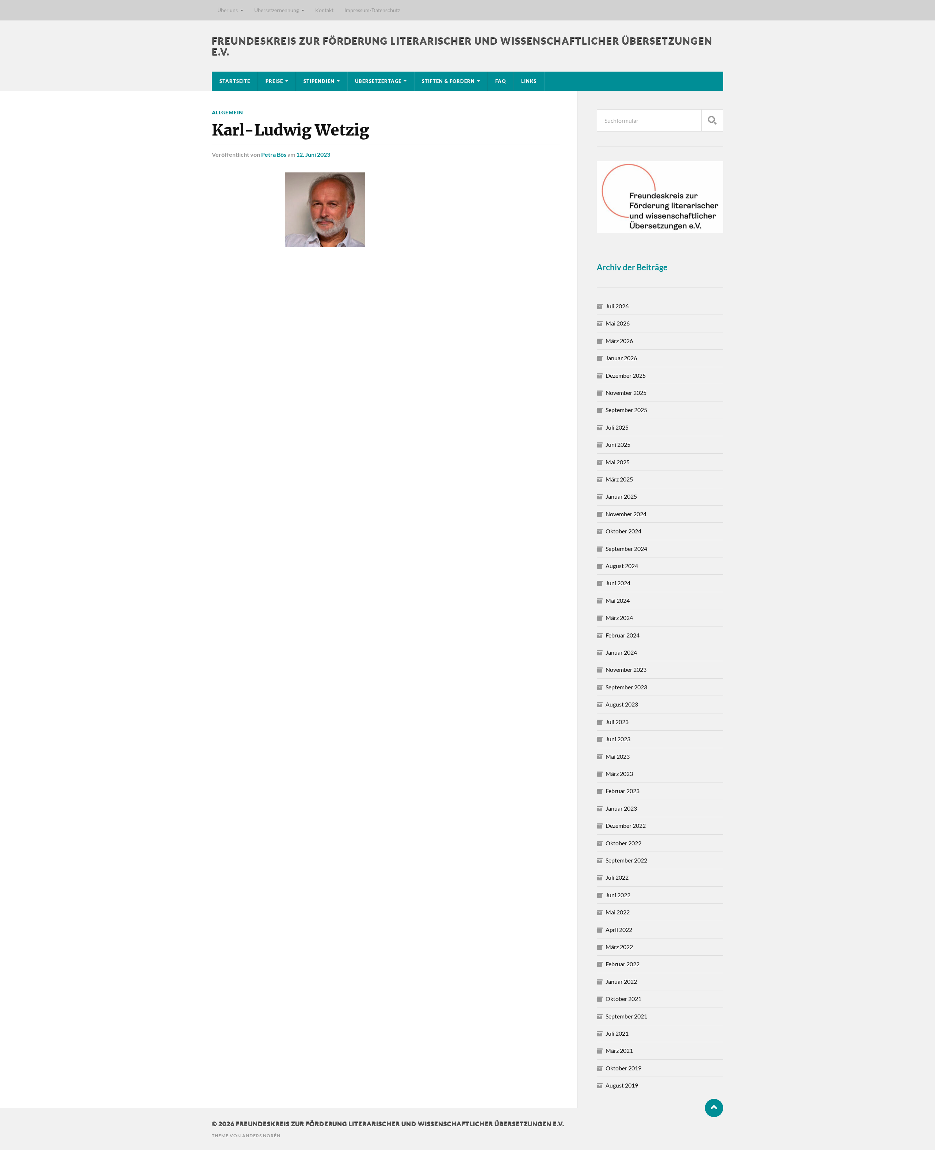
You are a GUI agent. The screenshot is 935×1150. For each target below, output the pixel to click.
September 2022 (626, 860)
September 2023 (626, 686)
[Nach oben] (714, 1108)
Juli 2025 (617, 427)
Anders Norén (261, 1135)
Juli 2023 (617, 721)
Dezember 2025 (626, 375)
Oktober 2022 (623, 842)
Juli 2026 (617, 305)
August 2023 (622, 704)
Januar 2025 (621, 496)
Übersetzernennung (276, 10)
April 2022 (619, 929)
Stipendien (319, 81)
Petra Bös (273, 154)
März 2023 (619, 773)
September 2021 (626, 1016)
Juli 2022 (617, 877)
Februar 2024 (623, 635)
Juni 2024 (618, 582)
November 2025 (626, 392)
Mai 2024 (618, 600)
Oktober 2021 (623, 998)
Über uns (227, 10)
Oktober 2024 (623, 531)
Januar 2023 (621, 808)
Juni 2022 (618, 894)
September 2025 (626, 409)
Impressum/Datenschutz (372, 10)
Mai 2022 (618, 912)
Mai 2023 (618, 756)
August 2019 (622, 1085)
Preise (274, 81)
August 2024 (622, 565)
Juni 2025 (618, 444)
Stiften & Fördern (448, 81)
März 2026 (619, 340)
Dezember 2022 (626, 825)
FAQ (500, 81)
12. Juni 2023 (313, 154)
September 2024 (626, 548)
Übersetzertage (378, 81)
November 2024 (626, 513)
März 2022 (619, 946)
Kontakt (324, 10)
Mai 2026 (618, 323)
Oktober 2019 (623, 1068)
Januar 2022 (621, 981)
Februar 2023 (623, 790)
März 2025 (619, 479)
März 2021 (619, 1050)
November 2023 (626, 669)
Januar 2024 (621, 652)
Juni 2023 (618, 738)
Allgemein (227, 112)
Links (529, 81)
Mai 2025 (618, 461)
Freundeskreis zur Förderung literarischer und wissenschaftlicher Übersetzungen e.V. (400, 1123)
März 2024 (619, 617)
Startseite (235, 81)
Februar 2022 (623, 963)
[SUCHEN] (712, 120)
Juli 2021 (617, 1033)
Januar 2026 (621, 357)
